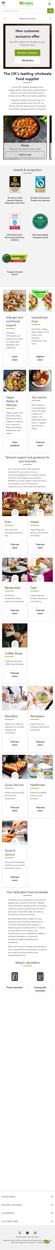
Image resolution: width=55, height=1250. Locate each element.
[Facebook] (27, 1233)
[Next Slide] (50, 18)
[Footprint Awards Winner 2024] (15, 258)
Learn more (15, 358)
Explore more (40, 358)
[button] (50, 10)
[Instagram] (35, 1233)
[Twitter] (20, 1233)
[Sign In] (49, 3)
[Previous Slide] (5, 18)
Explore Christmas (27, 18)
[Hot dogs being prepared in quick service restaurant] (14, 767)
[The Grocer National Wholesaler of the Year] (15, 184)
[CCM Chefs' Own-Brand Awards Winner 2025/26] (15, 221)
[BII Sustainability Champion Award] (40, 221)
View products (14, 444)
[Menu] (3, 3)
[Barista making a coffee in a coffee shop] (14, 635)
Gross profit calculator (40, 989)
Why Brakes (27, 60)
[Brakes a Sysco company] (26, 3)
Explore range (25, 154)
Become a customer (27, 52)
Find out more (40, 444)
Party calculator (15, 987)
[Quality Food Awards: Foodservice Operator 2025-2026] (40, 184)
